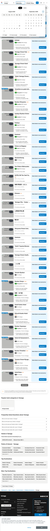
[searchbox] (9, 3)
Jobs (2, 515)
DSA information (20, 507)
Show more (4, 454)
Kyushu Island (20, 490)
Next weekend (33, 35)
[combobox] (9, 2)
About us (3, 513)
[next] (43, 11)
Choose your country (5, 499)
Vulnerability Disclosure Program (24, 512)
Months (25, 7)
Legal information (20, 503)
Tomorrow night (14, 35)
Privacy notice (20, 505)
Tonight (5, 35)
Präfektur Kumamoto (29, 490)
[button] (9, 2)
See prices (42, 47)
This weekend (24, 35)
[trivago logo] (2, 3)
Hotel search (4, 490)
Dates (20, 7)
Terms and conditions (21, 501)
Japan (13, 490)
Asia (10, 490)
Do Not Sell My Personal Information (22, 510)
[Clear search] (14, 3)
